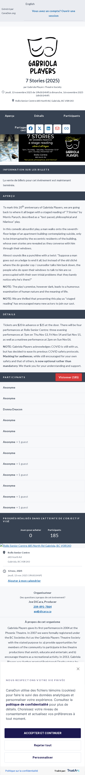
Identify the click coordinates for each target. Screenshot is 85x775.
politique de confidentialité (27, 704)
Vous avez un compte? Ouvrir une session (53, 13)
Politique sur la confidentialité (21, 770)
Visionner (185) (69, 377)
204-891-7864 (42, 606)
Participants (72, 115)
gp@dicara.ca (42, 611)
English (30, 4)
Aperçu (9, 115)
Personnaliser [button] (43, 757)
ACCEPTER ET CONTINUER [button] (42, 733)
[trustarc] (73, 771)
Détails (39, 115)
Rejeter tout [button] (43, 745)
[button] (31, 128)
